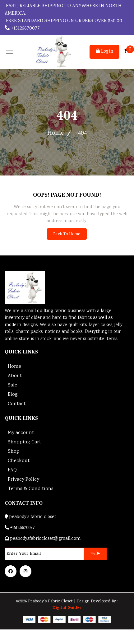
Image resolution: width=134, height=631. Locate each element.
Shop (14, 451)
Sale (12, 385)
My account (21, 433)
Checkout (19, 461)
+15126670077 (25, 28)
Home (55, 133)
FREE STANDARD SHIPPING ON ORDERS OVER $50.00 (63, 21)
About (15, 376)
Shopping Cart (24, 442)
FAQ (12, 470)
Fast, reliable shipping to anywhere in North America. (63, 9)
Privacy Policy (23, 479)
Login (106, 51)
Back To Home (66, 234)
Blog (13, 394)
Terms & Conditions (30, 489)
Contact (16, 404)
